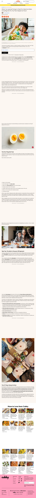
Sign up (4, 52)
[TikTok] (21, 480)
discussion (14, 258)
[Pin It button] (33, 38)
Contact (14, 481)
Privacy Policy (21, 54)
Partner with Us (4, 494)
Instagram (4, 47)
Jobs (2, 493)
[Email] (6, 16)
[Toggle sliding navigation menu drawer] (2, 1)
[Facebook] (2, 16)
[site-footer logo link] (4, 490)
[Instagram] (21, 478)
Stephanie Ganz (6, 382)
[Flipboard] (19, 482)
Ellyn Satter (6, 254)
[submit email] (33, 483)
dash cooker (12, 183)
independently (5, 42)
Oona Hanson (7, 259)
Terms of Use (16, 54)
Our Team (14, 478)
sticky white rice (10, 185)
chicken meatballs (18, 57)
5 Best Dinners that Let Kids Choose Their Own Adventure (23, 391)
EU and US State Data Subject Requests (31, 493)
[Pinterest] (4, 16)
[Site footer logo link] (5, 477)
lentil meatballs (29, 56)
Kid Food (3, 7)
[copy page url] (8, 16)
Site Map (14, 483)
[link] (6, 416)
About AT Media (4, 492)
